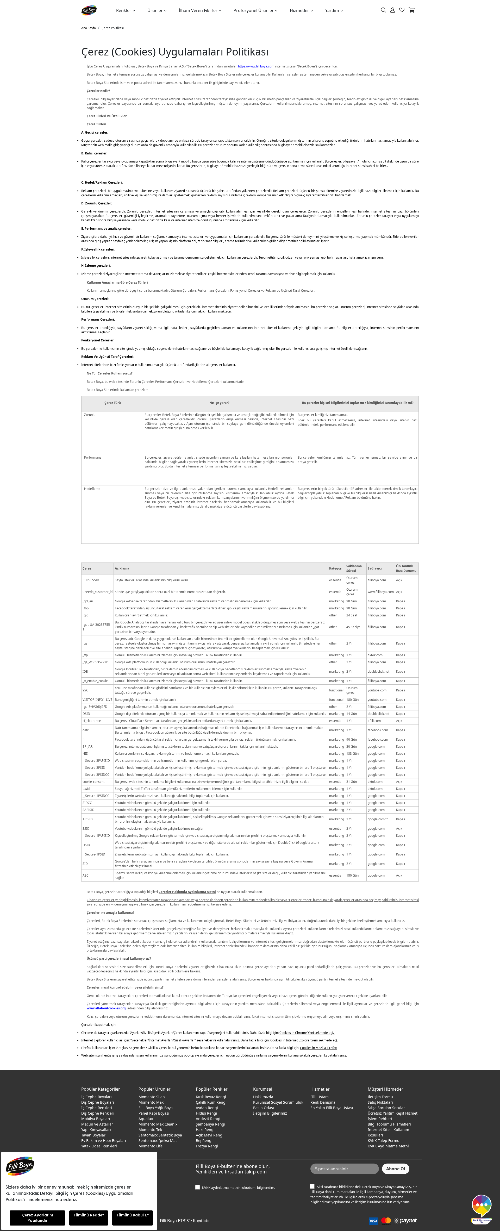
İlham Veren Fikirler (198, 10)
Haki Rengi (205, 1129)
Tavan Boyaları (94, 1135)
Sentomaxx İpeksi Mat (158, 1140)
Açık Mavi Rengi (209, 1135)
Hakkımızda (263, 1096)
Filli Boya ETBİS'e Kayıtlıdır (185, 1220)
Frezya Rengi (207, 1145)
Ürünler (155, 10)
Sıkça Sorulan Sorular (386, 1107)
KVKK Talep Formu (383, 1140)
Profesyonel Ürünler (254, 10)
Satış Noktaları (380, 1102)
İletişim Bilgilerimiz (270, 1113)
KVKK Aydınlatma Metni (388, 1145)
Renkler (123, 10)
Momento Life (150, 1145)
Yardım (332, 10)
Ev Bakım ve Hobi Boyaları (103, 1140)
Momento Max (151, 1102)
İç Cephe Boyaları (96, 1096)
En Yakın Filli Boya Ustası (331, 1107)
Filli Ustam (319, 1096)
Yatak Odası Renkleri (99, 1145)
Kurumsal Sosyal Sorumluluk (278, 1102)
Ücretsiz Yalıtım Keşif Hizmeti (393, 1113)
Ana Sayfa (88, 28)
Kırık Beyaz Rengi (211, 1096)
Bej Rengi (204, 1140)
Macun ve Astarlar (97, 1124)
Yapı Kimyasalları (96, 1129)
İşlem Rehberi (380, 1118)
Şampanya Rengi (210, 1124)
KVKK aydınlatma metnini (221, 1187)
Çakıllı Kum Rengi (211, 1102)
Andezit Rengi (208, 1118)
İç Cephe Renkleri (96, 1107)
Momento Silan (152, 1096)
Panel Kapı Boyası (154, 1113)
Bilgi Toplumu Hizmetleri (389, 1124)
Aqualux (146, 1118)
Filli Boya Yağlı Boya (156, 1107)
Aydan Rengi (207, 1107)
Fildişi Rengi (206, 1113)
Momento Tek (150, 1129)
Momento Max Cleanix (158, 1124)
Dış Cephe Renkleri (97, 1113)
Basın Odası (263, 1107)
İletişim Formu (380, 1096)
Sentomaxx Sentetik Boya (160, 1135)
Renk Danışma (322, 1102)
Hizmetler (299, 10)
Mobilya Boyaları (95, 1118)
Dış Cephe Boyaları (97, 1102)
